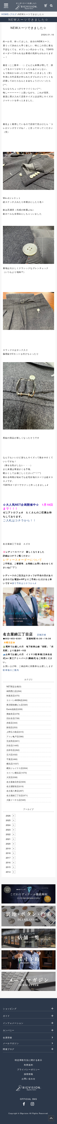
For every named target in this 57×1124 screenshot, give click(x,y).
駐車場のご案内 (11, 670)
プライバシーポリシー (28, 1069)
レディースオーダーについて (22, 559)
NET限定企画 (13, 686)
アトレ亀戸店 (15, 736)
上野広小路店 (15, 731)
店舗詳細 (41, 634)
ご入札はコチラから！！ (19, 520)
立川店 (12, 754)
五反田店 (13, 740)
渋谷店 (12, 745)
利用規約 (28, 1064)
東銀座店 (13, 713)
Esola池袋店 (14, 709)
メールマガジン (11, 1043)
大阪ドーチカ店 (16, 799)
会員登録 (7, 1037)
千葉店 (12, 759)
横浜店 (12, 763)
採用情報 (28, 1074)
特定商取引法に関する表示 (28, 1060)
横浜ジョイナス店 (17, 768)
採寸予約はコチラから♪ (24, 583)
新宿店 (12, 727)
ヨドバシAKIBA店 (16, 700)
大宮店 (12, 777)
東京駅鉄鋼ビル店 (17, 704)
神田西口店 (14, 691)
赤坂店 (12, 722)
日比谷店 (13, 718)
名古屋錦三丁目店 (17, 795)
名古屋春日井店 (16, 781)
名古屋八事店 (15, 790)
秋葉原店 (13, 695)
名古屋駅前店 (15, 786)
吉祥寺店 (13, 750)
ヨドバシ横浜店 (16, 772)
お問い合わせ (28, 1078)
